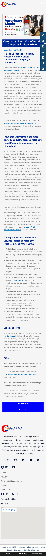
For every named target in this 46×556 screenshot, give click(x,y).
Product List (5, 485)
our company (18, 280)
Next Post (23, 409)
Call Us (8, 554)
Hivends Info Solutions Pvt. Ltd (26, 550)
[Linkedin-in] (30, 459)
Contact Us (5, 489)
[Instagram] (15, 459)
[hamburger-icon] (42, 4)
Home (3, 473)
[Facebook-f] (7, 459)
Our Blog (20, 50)
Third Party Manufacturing (11, 481)
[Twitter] (23, 459)
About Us (4, 477)
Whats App (23, 554)
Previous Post (23, 403)
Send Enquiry (37, 554)
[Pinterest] (38, 459)
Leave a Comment (9, 50)
